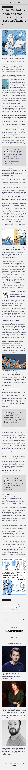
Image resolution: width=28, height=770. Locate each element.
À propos (8, 763)
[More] (21, 631)
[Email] (9, 631)
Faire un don (14, 637)
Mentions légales (19, 763)
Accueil (3, 763)
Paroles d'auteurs (7, 6)
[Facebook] (6, 631)
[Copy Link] (18, 631)
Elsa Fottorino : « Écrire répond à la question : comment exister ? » (14, 606)
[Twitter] (15, 631)
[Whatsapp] (12, 631)
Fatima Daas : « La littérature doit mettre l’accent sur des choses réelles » (14, 611)
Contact (13, 763)
